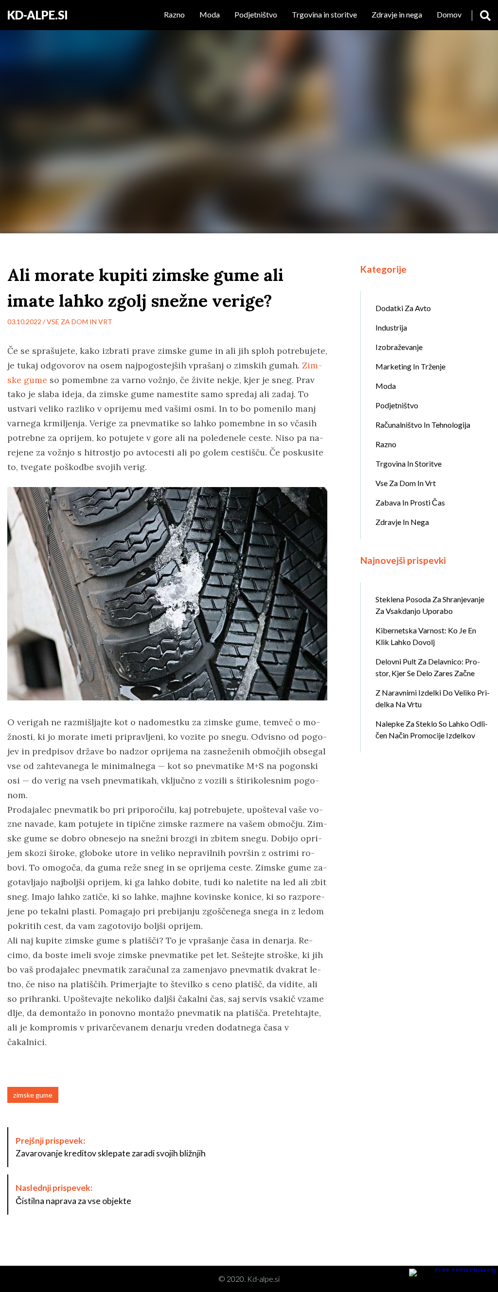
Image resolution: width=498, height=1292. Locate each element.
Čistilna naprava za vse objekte (73, 1194)
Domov (449, 14)
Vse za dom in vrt (79, 321)
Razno (174, 14)
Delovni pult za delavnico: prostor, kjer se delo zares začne (427, 667)
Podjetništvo (255, 14)
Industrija (391, 327)
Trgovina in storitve (324, 14)
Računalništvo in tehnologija (422, 424)
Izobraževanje (399, 346)
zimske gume (33, 1095)
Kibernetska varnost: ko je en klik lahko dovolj (425, 636)
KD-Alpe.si (37, 15)
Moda (209, 14)
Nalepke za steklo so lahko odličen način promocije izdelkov (431, 729)
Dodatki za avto (403, 308)
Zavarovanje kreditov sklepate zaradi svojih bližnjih (111, 1146)
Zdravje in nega (397, 14)
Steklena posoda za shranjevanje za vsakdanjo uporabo (429, 604)
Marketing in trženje (410, 366)
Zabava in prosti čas (410, 502)
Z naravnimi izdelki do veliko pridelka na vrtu (432, 698)
